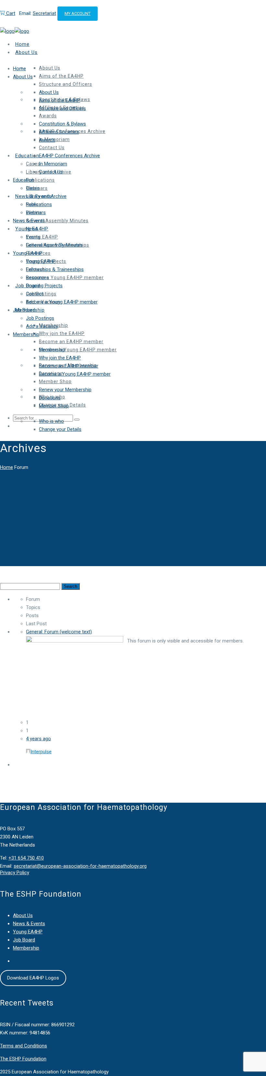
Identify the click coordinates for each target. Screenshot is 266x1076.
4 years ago (38, 739)
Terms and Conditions (23, 1046)
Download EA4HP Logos (33, 978)
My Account (78, 13)
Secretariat (44, 13)
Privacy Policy (14, 872)
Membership (26, 948)
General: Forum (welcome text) (59, 632)
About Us (23, 915)
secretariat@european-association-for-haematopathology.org (80, 866)
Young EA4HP (27, 932)
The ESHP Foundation (23, 1059)
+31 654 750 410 (26, 858)
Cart (10, 13)
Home (6, 467)
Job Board (24, 940)
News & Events (29, 924)
